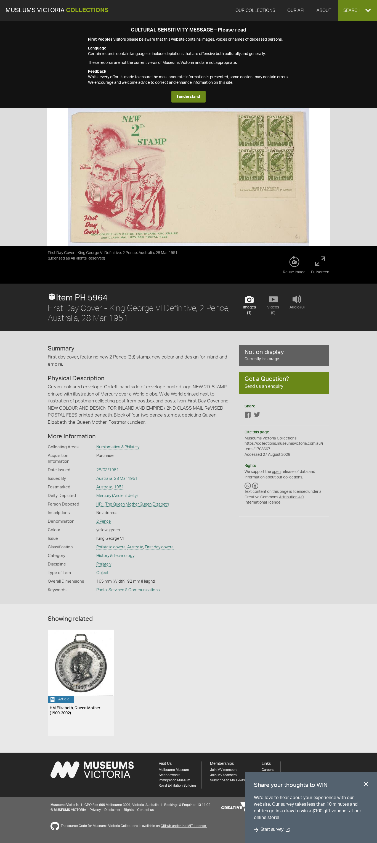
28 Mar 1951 (126, 479)
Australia (104, 479)
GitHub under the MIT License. (184, 826)
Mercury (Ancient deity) (117, 496)
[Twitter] (257, 416)
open (276, 472)
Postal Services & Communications (128, 590)
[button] (357, 10)
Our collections (255, 10)
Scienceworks (169, 775)
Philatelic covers (111, 547)
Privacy (95, 809)
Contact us (145, 809)
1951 (119, 487)
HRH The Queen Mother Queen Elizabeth (132, 504)
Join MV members (223, 769)
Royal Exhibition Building (177, 785)
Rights (129, 809)
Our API (295, 10)
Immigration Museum (174, 780)
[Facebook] (248, 416)
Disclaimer (112, 809)
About (324, 10)
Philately (103, 564)
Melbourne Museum (174, 769)
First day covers (159, 547)
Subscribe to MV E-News (229, 780)
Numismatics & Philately (117, 447)
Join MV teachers (223, 775)
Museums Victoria (57, 10)
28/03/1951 (107, 470)
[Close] (366, 785)
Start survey (272, 830)
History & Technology (115, 556)
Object (102, 573)
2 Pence (103, 521)
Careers (268, 769)
